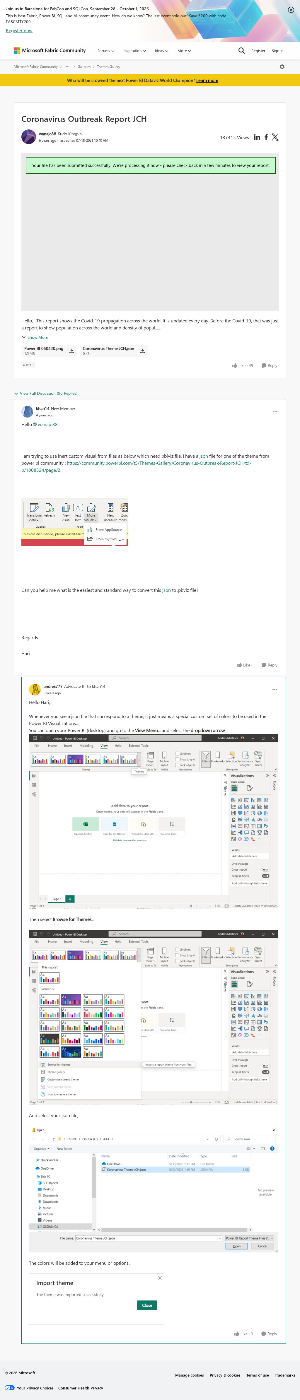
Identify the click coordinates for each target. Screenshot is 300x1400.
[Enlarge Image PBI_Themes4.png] (96, 1299)
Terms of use (257, 1374)
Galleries (84, 66)
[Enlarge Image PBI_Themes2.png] (153, 1017)
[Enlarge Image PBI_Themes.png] (153, 821)
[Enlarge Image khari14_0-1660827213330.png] (74, 522)
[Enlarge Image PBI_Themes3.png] (153, 1189)
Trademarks (285, 1374)
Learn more (207, 80)
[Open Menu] (282, 67)
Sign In (277, 50)
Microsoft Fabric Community (36, 66)
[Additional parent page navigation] (67, 67)
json (203, 456)
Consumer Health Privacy (80, 1387)
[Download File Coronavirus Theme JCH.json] (142, 351)
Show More (38, 337)
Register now (19, 30)
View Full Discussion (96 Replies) (48, 393)
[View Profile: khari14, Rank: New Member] (27, 412)
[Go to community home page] (50, 50)
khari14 (43, 408)
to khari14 (96, 686)
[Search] (241, 50)
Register (258, 50)
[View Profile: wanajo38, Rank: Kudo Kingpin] (28, 136)
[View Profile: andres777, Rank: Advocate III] (35, 689)
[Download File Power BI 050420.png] (71, 351)
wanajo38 (47, 133)
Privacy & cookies (225, 1374)
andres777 (53, 686)
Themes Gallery (108, 66)
